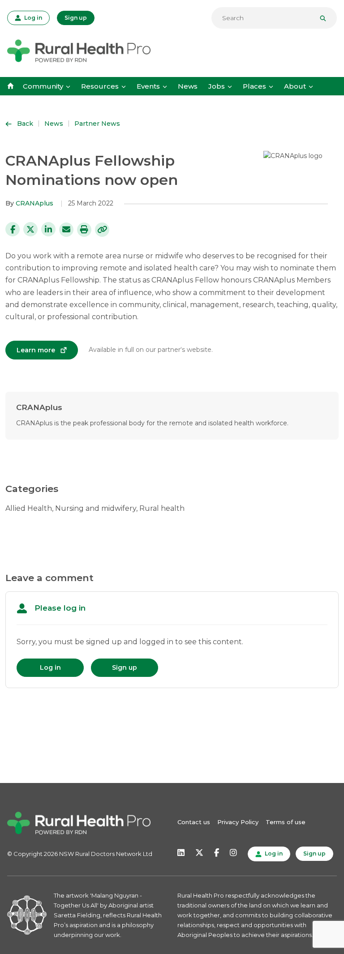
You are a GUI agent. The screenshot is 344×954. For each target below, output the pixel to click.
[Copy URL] (102, 229)
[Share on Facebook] (12, 229)
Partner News (97, 124)
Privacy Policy (237, 822)
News (188, 86)
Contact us (193, 822)
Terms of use (285, 822)
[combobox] (274, 18)
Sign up (75, 17)
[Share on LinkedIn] (48, 229)
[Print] (84, 229)
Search (326, 18)
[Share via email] (66, 229)
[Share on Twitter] (30, 229)
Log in (32, 17)
